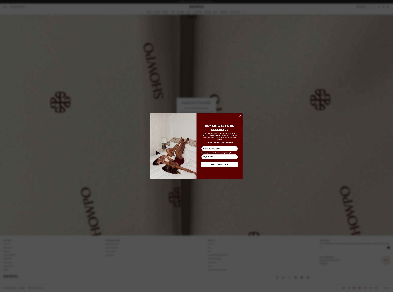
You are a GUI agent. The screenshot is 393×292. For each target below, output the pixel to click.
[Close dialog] (240, 115)
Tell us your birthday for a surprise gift (216, 153)
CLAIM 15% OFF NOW (219, 164)
